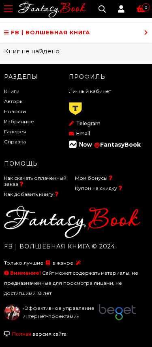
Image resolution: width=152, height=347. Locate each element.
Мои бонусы (91, 178)
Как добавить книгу (29, 194)
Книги (11, 91)
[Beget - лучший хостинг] (117, 318)
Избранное (19, 121)
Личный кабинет (90, 91)
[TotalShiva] (12, 318)
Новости (15, 111)
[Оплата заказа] (75, 115)
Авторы (14, 101)
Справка (15, 142)
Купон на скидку (96, 188)
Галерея (15, 131)
